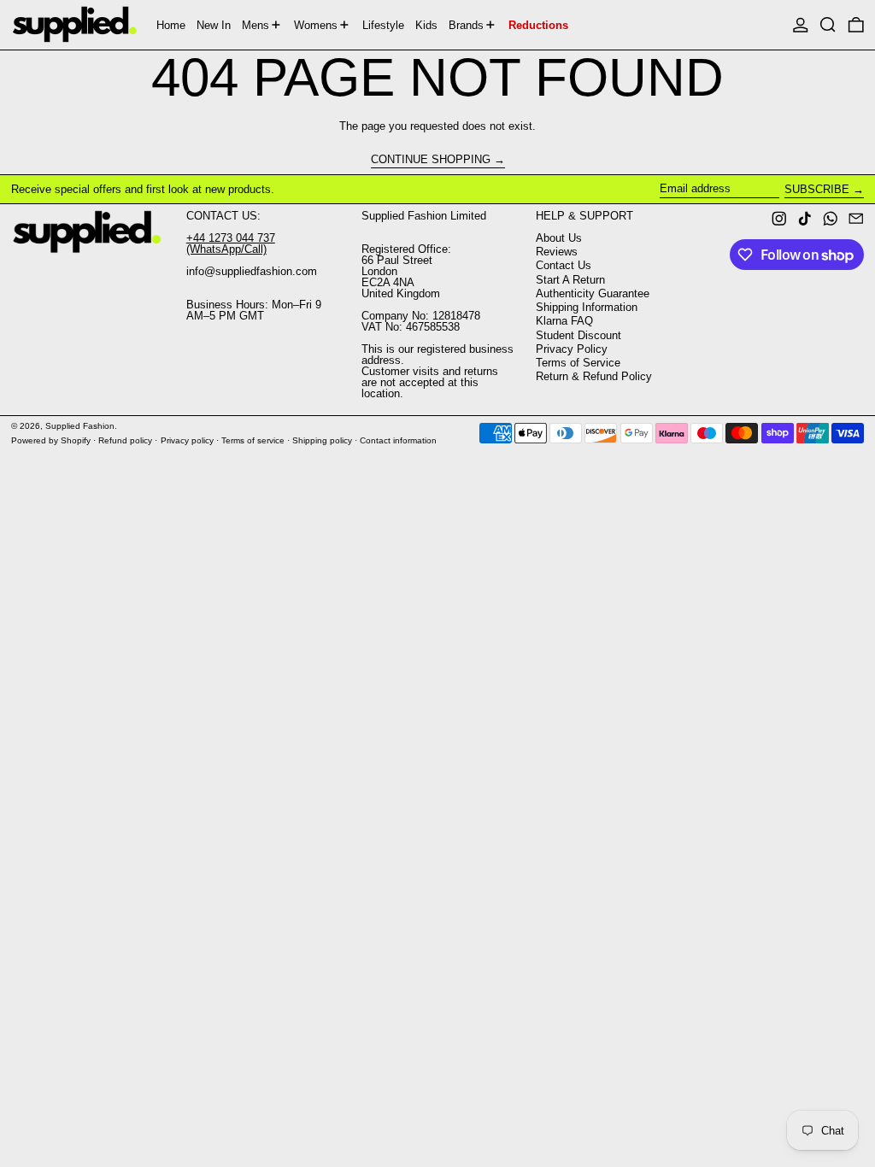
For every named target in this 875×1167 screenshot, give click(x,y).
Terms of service (253, 440)
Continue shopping (430, 160)
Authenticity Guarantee (592, 293)
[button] (828, 25)
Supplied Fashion (80, 426)
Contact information (398, 440)
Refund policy (125, 440)
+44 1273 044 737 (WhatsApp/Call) (230, 243)
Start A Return (570, 279)
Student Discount (578, 335)
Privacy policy (187, 440)
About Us (559, 238)
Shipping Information (586, 307)
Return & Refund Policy (594, 376)
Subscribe (816, 189)
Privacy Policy (572, 349)
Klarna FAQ (564, 320)
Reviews (557, 251)
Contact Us (563, 265)
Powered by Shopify (51, 440)
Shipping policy (322, 440)
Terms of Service (578, 362)
